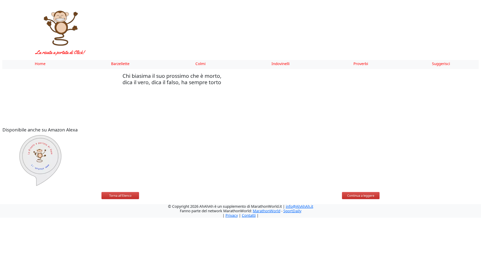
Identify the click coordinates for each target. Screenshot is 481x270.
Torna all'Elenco (120, 196)
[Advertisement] (214, 32)
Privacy (231, 215)
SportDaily (292, 210)
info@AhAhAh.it (299, 206)
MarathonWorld (266, 210)
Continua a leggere (360, 196)
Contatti (249, 215)
